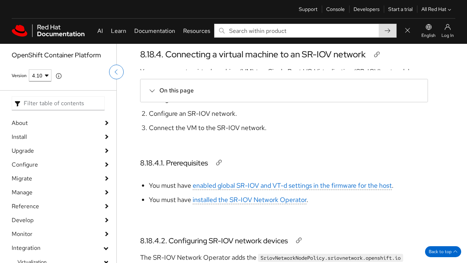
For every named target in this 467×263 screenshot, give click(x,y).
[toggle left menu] (116, 72)
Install (19, 137)
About (20, 123)
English (428, 35)
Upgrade (23, 151)
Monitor (22, 234)
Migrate (22, 178)
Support (308, 9)
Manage (22, 192)
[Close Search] (407, 31)
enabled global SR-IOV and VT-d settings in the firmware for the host (292, 185)
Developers (366, 9)
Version (19, 76)
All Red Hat (433, 9)
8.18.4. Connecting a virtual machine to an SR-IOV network (253, 54)
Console (335, 9)
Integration (26, 248)
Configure (25, 164)
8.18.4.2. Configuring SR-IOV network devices (214, 240)
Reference (25, 206)
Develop (23, 220)
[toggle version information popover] (59, 76)
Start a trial (400, 9)
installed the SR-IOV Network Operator (249, 199)
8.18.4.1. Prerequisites (174, 163)
